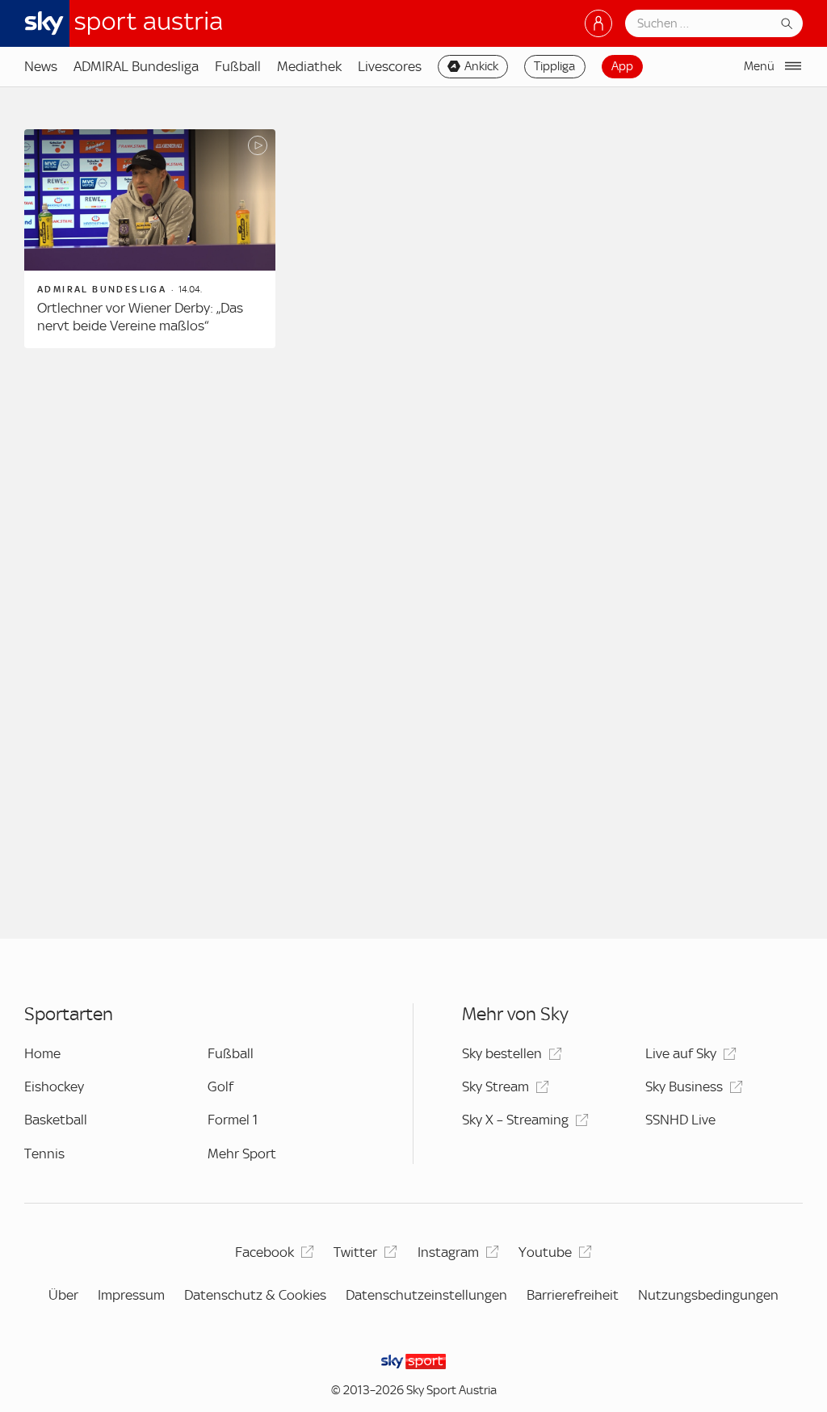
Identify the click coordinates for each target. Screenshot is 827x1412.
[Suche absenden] (786, 23)
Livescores (390, 66)
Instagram (448, 1252)
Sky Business (684, 1086)
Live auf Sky (680, 1053)
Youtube (545, 1252)
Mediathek (309, 66)
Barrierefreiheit (573, 1295)
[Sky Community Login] (598, 23)
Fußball (238, 66)
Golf (220, 1086)
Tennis (44, 1153)
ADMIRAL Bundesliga (136, 66)
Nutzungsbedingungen (708, 1295)
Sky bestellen (502, 1053)
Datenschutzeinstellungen (426, 1295)
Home (42, 1053)
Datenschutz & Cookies (255, 1295)
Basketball (55, 1120)
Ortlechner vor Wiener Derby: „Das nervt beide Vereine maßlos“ (140, 317)
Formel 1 (233, 1120)
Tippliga (554, 66)
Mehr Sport (242, 1153)
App (622, 66)
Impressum (131, 1295)
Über (63, 1295)
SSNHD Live (680, 1120)
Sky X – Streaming (515, 1120)
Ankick (481, 66)
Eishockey (54, 1086)
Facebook (264, 1252)
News (40, 66)
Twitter (355, 1252)
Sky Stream (495, 1086)
